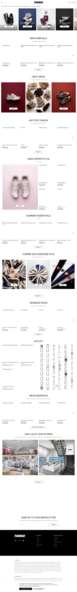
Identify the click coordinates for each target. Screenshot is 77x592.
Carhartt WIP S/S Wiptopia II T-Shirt (29, 240)
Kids (9, 6)
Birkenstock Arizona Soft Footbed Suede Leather (29, 63)
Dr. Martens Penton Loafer (64, 145)
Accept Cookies (25, 588)
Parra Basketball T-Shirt (64, 240)
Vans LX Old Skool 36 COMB (9, 145)
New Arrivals (18, 6)
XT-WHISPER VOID (61, 420)
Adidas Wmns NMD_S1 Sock (28, 362)
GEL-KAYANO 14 (6, 63)
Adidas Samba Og (43, 145)
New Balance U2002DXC (8, 420)
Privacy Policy (36, 585)
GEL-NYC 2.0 (42, 206)
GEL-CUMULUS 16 (61, 182)
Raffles (38, 6)
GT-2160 (23, 145)
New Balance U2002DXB (27, 420)
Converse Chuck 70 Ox (8, 386)
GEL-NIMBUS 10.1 (43, 182)
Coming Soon (25, 6)
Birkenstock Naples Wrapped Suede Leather (66, 63)
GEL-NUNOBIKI (24, 327)
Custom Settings (38, 588)
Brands (12, 6)
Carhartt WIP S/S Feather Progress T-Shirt (11, 240)
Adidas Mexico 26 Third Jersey (47, 240)
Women (5, 6)
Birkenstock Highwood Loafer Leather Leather (47, 63)
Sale (30, 6)
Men (2, 6)
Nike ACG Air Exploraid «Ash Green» (11, 362)
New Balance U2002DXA (45, 420)
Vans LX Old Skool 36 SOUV (9, 327)
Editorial (34, 6)
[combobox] (66, 6)
